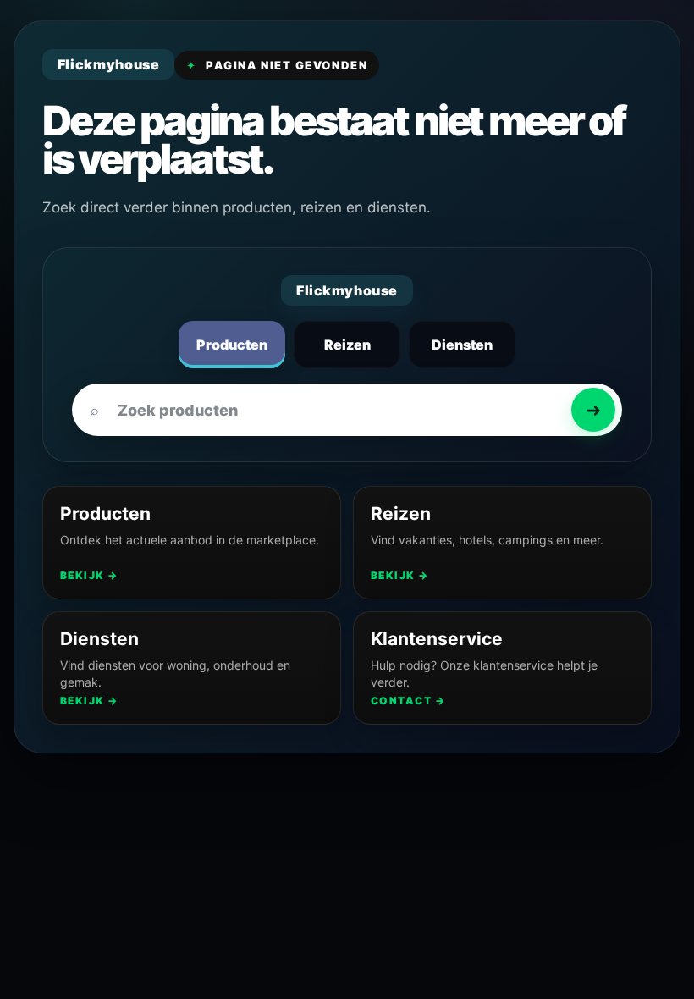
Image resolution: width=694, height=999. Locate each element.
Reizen (347, 344)
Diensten (462, 344)
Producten (231, 344)
